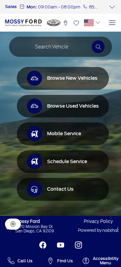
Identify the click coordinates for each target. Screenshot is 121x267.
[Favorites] (76, 23)
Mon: (32, 6)
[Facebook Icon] (43, 245)
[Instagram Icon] (78, 245)
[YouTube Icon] (61, 245)
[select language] (97, 22)
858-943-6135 (94, 6)
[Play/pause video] (13, 224)
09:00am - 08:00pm (59, 6)
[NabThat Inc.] (111, 230)
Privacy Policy (98, 221)
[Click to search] (98, 46)
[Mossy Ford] (23, 23)
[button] (66, 23)
